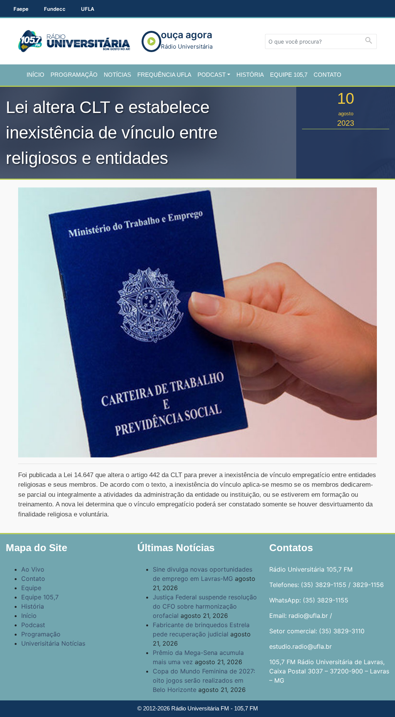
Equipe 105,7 (288, 74)
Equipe (31, 588)
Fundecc (55, 9)
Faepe (21, 9)
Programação (74, 74)
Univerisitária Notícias (53, 643)
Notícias (117, 74)
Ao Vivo (32, 569)
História (250, 74)
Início (35, 74)
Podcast (212, 74)
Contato (327, 74)
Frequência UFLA (164, 74)
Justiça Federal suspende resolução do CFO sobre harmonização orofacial (205, 606)
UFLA (87, 9)
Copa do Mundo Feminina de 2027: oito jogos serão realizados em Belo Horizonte (204, 680)
